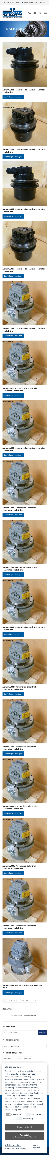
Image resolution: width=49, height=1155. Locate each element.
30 (22, 1000)
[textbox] (24, 1046)
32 (31, 1000)
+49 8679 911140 (13, 2)
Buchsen (27, 1058)
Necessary (18, 1114)
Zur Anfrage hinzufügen (13, 97)
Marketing (28, 1118)
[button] (45, 13)
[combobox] (25, 1046)
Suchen (42, 1032)
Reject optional (24, 1127)
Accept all (24, 1136)
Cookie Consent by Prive (37, 1147)
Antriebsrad (8, 1058)
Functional (36, 1114)
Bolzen (18, 1058)
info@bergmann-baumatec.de (34, 2)
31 (27, 1000)
